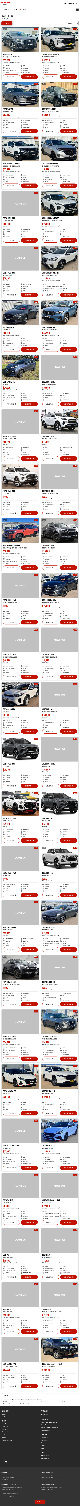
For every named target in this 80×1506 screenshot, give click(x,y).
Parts (42, 1417)
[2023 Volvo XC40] (60, 312)
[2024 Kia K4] (20, 1240)
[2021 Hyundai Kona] (60, 585)
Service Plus (44, 1414)
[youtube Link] (6, 1462)
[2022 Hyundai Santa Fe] (60, 39)
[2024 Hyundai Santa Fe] (20, 530)
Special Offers (6, 1432)
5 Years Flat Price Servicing (49, 1422)
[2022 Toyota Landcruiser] (60, 1349)
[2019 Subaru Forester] (60, 258)
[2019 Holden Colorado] (20, 148)
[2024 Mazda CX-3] (20, 312)
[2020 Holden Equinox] (60, 148)
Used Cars (5, 1429)
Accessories (44, 1419)
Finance (4, 1437)
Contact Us (28, 77)
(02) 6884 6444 (10, 1477)
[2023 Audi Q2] (20, 39)
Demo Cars (5, 1426)
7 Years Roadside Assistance (49, 1427)
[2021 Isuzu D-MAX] (20, 1349)
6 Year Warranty (45, 1425)
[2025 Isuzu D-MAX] (60, 749)
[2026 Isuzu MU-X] (20, 203)
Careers (43, 1443)
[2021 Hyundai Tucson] (20, 1131)
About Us (44, 1440)
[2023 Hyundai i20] (20, 1076)
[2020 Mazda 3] (20, 94)
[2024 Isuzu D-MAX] (60, 476)
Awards (43, 1448)
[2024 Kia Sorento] (60, 967)
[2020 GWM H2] (20, 1185)
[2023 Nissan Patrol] (60, 1021)
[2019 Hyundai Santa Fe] (60, 203)
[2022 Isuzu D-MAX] (20, 1021)
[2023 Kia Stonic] (20, 694)
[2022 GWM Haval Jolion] (60, 1185)
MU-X (3, 1417)
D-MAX (4, 1414)
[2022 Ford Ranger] (60, 94)
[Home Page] (5, 3)
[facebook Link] (3, 1462)
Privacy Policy (45, 1455)
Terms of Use (45, 1458)
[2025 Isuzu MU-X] (60, 694)
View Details (10, 77)
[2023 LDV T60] (60, 1294)
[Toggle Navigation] (77, 9)
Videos (43, 1445)
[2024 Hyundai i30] (60, 912)
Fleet (3, 1435)
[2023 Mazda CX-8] (60, 1076)
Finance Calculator (7, 1440)
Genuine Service (45, 1430)
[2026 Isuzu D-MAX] (60, 367)
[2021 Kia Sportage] (20, 367)
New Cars (5, 1424)
